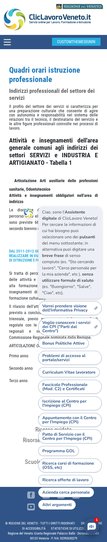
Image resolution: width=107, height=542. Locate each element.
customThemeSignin (76, 41)
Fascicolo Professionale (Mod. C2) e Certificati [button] (65, 387)
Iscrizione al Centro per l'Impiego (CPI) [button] (64, 403)
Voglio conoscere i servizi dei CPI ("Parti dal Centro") (66, 327)
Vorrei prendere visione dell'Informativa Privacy (65, 308)
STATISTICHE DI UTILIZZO (68, 528)
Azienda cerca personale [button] (66, 492)
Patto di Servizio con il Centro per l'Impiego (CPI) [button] (67, 436)
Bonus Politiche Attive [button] (63, 343)
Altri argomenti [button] (57, 505)
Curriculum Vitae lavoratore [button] (69, 372)
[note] (70, 252)
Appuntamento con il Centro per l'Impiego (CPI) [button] (69, 420)
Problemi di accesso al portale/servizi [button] (63, 358)
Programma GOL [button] (58, 451)
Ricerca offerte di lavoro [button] (65, 480)
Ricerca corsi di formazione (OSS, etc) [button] (68, 465)
